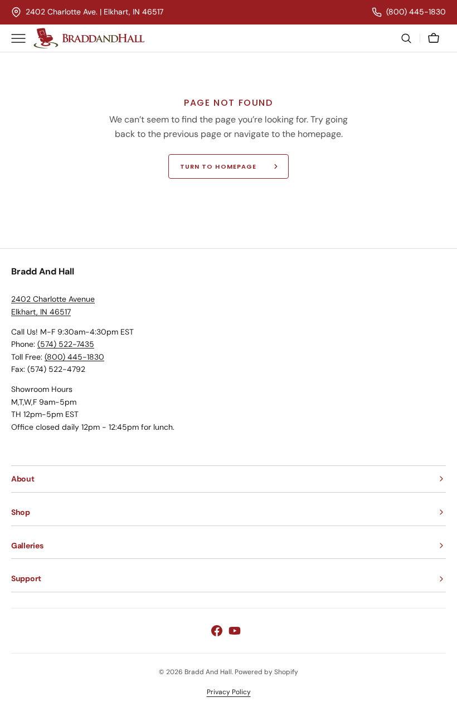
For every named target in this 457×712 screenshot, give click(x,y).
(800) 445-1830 (74, 357)
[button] (406, 38)
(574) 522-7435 (65, 344)
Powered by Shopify (266, 671)
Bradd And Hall (208, 671)
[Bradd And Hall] (89, 38)
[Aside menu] (22, 38)
